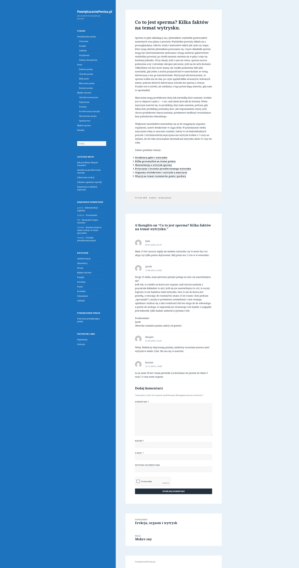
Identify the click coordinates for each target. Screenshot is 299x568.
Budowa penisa (86, 69)
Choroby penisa (86, 74)
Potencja (81, 344)
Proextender (91, 215)
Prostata (83, 106)
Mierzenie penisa (86, 83)
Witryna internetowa (147, 465)
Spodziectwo (84, 120)
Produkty (81, 291)
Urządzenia (84, 55)
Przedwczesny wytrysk (89, 111)
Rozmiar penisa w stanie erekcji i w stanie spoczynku (89, 230)
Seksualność (82, 296)
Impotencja (84, 102)
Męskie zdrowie (84, 92)
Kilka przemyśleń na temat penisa (155, 161)
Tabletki (83, 50)
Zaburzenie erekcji (85, 177)
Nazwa (139, 441)
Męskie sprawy (84, 125)
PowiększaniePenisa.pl (94, 11)
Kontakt (80, 130)
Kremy (80, 268)
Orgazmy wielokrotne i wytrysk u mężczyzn (161, 172)
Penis (79, 64)
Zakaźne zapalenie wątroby (89, 182)
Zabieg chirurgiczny (88, 60)
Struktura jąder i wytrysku (151, 157)
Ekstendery (82, 263)
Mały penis (84, 78)
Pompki (82, 46)
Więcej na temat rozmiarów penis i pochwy (160, 176)
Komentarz (142, 401)
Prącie (80, 286)
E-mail (139, 453)
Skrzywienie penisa (88, 116)
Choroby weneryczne (88, 97)
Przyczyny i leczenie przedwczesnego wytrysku (163, 168)
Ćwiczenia (83, 41)
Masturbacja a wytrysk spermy (153, 165)
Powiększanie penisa (86, 36)
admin (153, 198)
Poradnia (81, 282)
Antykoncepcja (84, 258)
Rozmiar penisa (86, 88)
